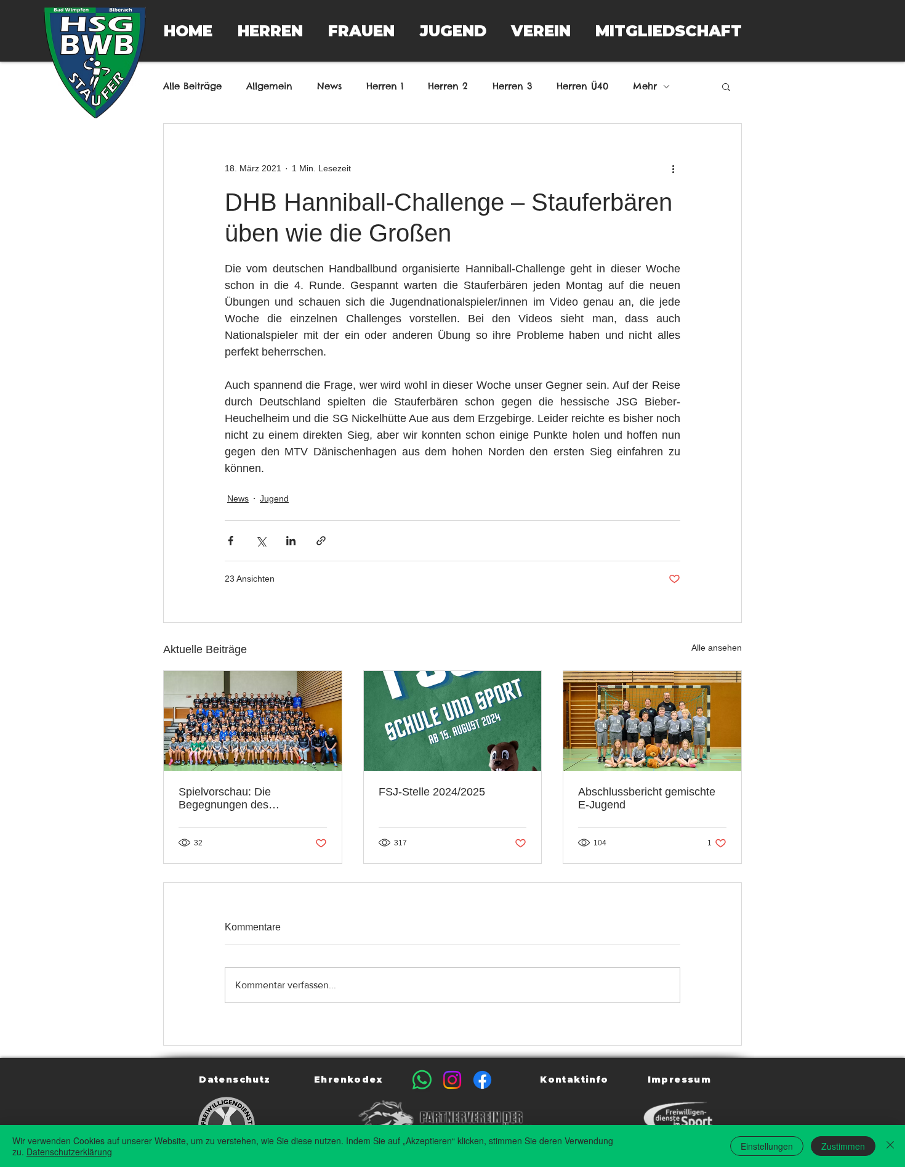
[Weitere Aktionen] (673, 168)
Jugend (274, 498)
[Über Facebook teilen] (230, 541)
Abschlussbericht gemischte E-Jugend (646, 798)
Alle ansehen (716, 648)
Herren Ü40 (582, 86)
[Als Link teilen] (321, 541)
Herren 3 (512, 86)
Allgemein (269, 86)
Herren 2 (448, 86)
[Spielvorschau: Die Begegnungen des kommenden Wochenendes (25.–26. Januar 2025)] (253, 721)
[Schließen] (890, 1146)
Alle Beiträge (192, 86)
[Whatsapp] (422, 1080)
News (329, 86)
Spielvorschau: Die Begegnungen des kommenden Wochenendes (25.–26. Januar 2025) (246, 798)
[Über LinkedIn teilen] (291, 541)
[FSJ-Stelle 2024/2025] (453, 721)
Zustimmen (843, 1146)
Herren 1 (384, 86)
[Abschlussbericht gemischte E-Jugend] (652, 721)
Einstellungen (767, 1146)
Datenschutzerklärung (69, 1151)
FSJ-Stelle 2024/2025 (432, 792)
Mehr (645, 86)
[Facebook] (482, 1080)
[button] (270, 30)
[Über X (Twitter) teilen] (261, 541)
